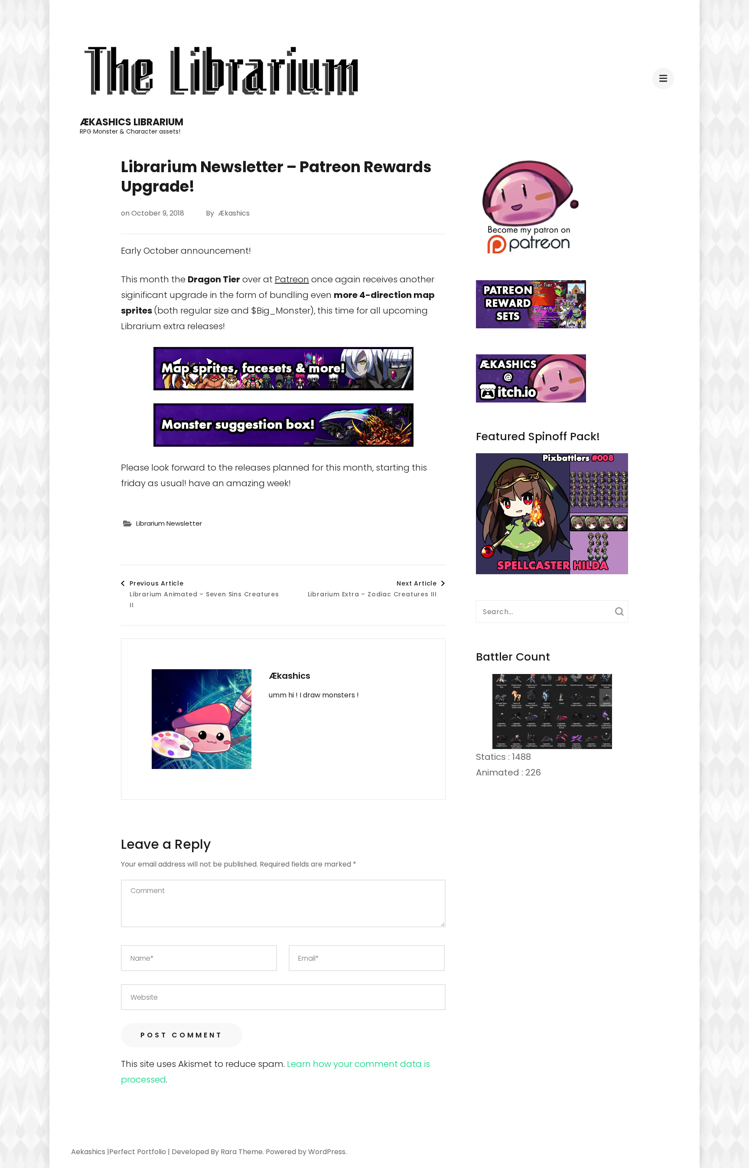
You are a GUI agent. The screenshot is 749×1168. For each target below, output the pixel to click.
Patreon (292, 279)
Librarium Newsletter (169, 523)
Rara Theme (242, 1152)
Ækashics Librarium (131, 122)
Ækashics (234, 213)
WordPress (326, 1152)
